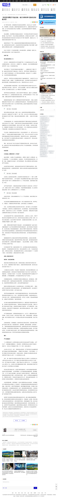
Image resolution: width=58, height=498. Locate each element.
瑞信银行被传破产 (44, 147)
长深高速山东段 (43, 156)
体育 (32, 10)
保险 (14, 10)
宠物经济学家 (43, 135)
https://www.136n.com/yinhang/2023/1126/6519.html (11, 416)
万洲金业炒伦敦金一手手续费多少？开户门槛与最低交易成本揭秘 (19, 460)
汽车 (44, 10)
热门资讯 (42, 27)
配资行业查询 (43, 154)
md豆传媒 (51, 116)
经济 (9, 10)
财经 (3, 10)
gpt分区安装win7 (43, 116)
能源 (42, 492)
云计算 (54, 10)
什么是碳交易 (43, 128)
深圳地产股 (42, 145)
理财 (12, 10)
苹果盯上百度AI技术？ (44, 70)
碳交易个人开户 (43, 149)
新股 (31, 492)
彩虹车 (49, 135)
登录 (3, 487)
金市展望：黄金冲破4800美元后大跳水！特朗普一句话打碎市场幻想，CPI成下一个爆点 (7, 460)
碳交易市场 (51, 151)
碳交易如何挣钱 (43, 151)
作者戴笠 (6, 440)
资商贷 (51, 152)
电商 (22, 10)
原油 (46, 10)
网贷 (51, 10)
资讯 (16, 492)
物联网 (35, 492)
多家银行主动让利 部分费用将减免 (8, 435)
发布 (35, 487)
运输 (26, 10)
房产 (17, 10)
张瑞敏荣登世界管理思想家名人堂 (47, 93)
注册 (6, 487)
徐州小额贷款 (43, 137)
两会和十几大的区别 (44, 121)
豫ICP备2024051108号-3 (12, 494)
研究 (19, 10)
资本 (42, 10)
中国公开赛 (42, 123)
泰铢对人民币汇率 (44, 144)
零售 (24, 10)
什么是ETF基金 (43, 126)
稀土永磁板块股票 (44, 152)
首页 (3, 14)
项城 (48, 10)
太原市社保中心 (43, 133)
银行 (5, 14)
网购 (36, 10)
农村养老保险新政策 (44, 130)
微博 (55, 4)
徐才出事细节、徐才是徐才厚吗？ (47, 98)
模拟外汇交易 (43, 140)
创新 (12, 492)
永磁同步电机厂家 (44, 142)
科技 (5, 10)
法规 (38, 10)
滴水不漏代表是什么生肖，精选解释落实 (47, 59)
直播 (34, 10)
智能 (7, 10)
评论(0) (16, 22)
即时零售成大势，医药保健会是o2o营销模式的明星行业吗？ (29, 436)
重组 (28, 10)
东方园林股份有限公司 (44, 119)
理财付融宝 (49, 145)
